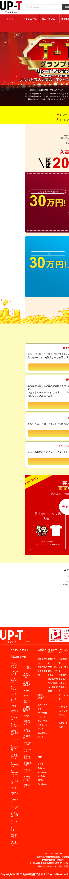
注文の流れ (42, 667)
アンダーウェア (14, 836)
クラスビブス (27, 770)
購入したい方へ (49, 18)
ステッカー (14, 800)
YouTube (41, 776)
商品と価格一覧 (18, 656)
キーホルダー (14, 782)
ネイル (26, 695)
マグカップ (14, 794)
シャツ (14, 694)
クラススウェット (27, 757)
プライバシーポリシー (63, 681)
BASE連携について (42, 715)
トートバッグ (63, 697)
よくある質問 (42, 673)
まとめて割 (53, 679)
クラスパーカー (27, 764)
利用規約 (62, 675)
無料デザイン (53, 661)
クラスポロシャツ (27, 743)
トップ (10, 18)
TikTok (41, 780)
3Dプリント (27, 786)
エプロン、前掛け (14, 732)
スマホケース (63, 689)
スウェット (14, 711)
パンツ (14, 706)
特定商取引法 (63, 661)
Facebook (42, 784)
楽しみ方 (63, 115)
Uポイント (52, 675)
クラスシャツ (27, 750)
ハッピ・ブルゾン (27, 667)
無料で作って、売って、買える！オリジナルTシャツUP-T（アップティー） (11, 7)
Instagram (42, 772)
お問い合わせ (63, 725)
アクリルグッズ (14, 807)
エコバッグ (14, 740)
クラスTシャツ (14, 673)
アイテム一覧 (30, 18)
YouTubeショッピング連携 (53, 687)
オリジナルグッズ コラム (63, 711)
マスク (26, 716)
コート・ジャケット (14, 843)
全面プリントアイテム (27, 722)
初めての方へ (42, 661)
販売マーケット (42, 707)
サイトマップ (63, 669)
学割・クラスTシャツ (53, 669)
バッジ (14, 788)
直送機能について (42, 735)
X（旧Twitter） (42, 766)
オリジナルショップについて (42, 725)
